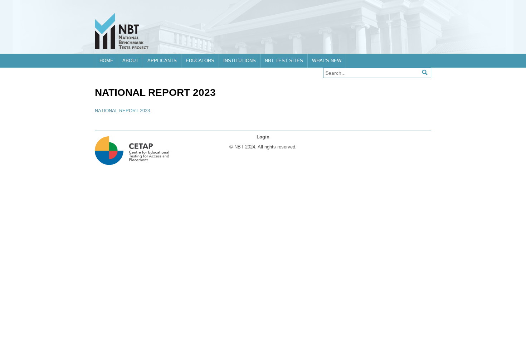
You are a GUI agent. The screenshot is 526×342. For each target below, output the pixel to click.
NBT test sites (284, 60)
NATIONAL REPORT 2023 (122, 110)
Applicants (162, 60)
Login (263, 137)
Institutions (239, 60)
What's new (326, 60)
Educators (200, 60)
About (130, 60)
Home (106, 60)
